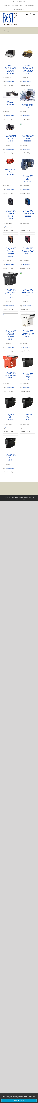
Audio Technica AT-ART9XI (10, 68)
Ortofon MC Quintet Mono (28, 332)
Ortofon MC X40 (10, 456)
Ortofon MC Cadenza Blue (27, 212)
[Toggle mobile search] (30, 14)
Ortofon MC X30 (28, 416)
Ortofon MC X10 (28, 375)
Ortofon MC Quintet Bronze (10, 334)
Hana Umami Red (10, 171)
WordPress (15, 499)
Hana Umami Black (10, 137)
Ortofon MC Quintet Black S (10, 292)
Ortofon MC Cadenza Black (10, 213)
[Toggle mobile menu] (34, 14)
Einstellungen (19, 1100)
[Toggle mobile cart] (27, 14)
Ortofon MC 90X (28, 177)
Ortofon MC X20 (10, 416)
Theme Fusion (22, 499)
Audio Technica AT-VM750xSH (27, 68)
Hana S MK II (27, 104)
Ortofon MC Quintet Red (10, 374)
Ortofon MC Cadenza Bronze (10, 251)
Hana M (10, 102)
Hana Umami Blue (27, 137)
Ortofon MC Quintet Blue (27, 291)
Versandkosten (9, 82)
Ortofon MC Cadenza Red (27, 250)
